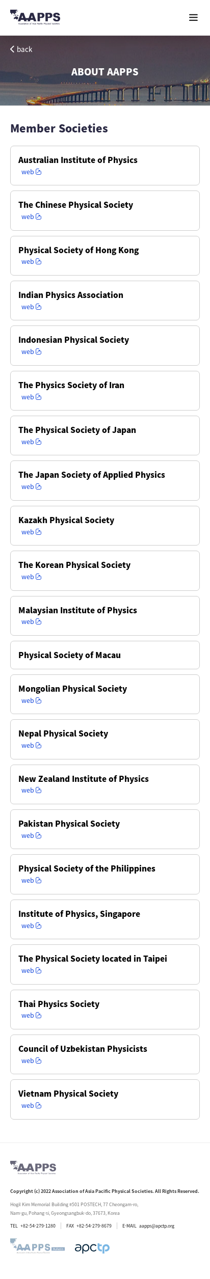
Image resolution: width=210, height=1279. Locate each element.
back (24, 49)
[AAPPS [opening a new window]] (92, 1248)
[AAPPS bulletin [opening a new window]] (37, 1248)
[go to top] (182, 1155)
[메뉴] (193, 17)
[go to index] (35, 19)
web (27, 172)
